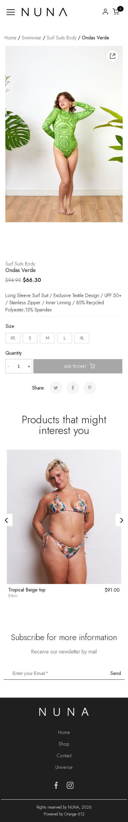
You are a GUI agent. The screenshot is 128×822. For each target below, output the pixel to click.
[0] (116, 11)
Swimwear (31, 37)
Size (10, 326)
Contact (64, 755)
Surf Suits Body (62, 37)
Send (115, 673)
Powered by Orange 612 (64, 814)
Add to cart (75, 366)
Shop (64, 744)
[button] (112, 56)
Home (10, 37)
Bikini (12, 596)
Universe (63, 767)
